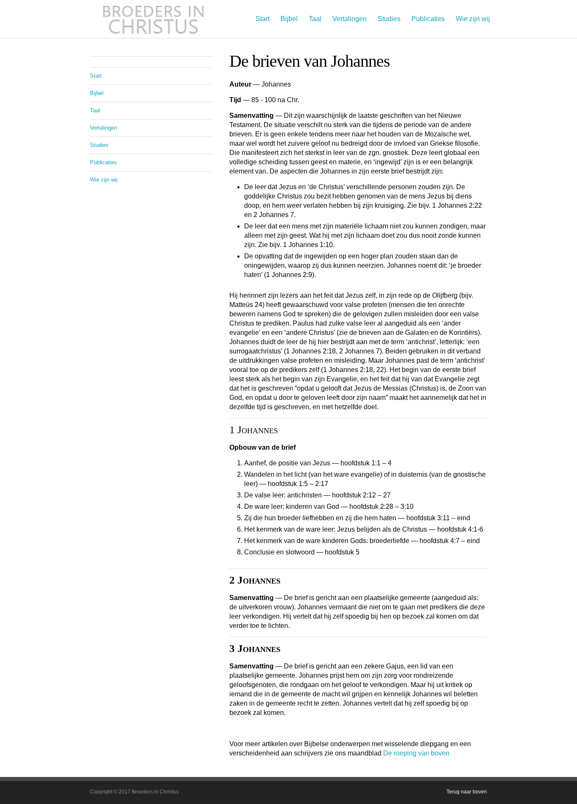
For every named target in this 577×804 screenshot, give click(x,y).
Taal (315, 18)
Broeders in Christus (153, 19)
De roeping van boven (416, 753)
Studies (389, 18)
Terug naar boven (466, 792)
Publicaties (428, 18)
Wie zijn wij (473, 18)
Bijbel (289, 18)
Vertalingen (349, 18)
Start (262, 18)
